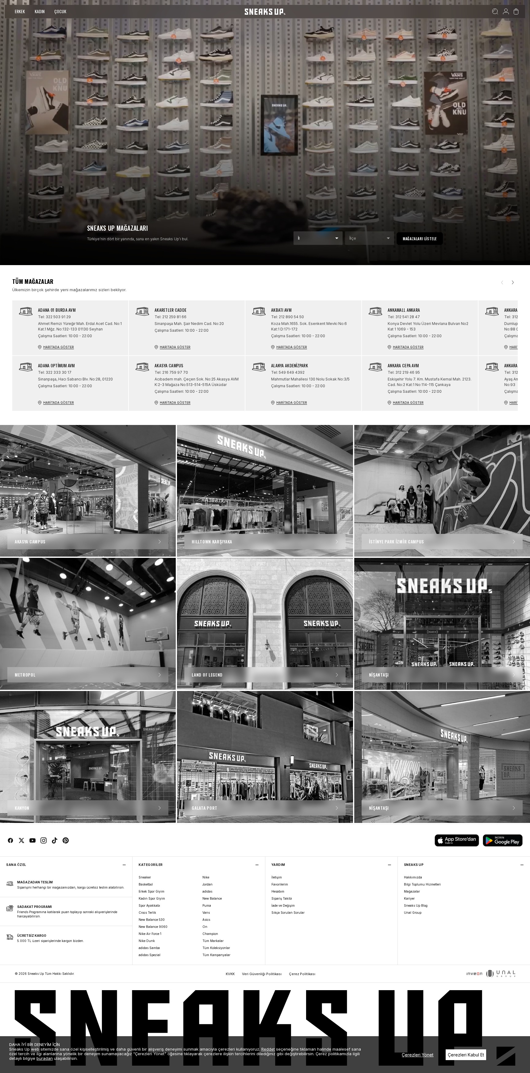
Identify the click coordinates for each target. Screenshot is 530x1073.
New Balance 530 (152, 919)
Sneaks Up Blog (416, 905)
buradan (44, 1058)
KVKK (230, 974)
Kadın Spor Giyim (152, 898)
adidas (207, 891)
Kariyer (409, 898)
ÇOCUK (60, 11)
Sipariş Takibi (281, 898)
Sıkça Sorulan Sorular (288, 912)
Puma (206, 905)
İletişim (276, 877)
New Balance (212, 898)
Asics (206, 919)
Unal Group (412, 912)
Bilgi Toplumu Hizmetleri (422, 884)
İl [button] (299, 238)
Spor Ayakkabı (149, 905)
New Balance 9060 (153, 926)
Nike (205, 877)
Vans (206, 912)
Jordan (207, 884)
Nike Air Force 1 (150, 934)
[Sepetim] (516, 11)
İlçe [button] (352, 238)
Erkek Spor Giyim (151, 891)
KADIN (39, 11)
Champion (210, 934)
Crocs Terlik (147, 912)
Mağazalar (412, 891)
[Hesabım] (506, 11)
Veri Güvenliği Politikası (262, 974)
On (204, 926)
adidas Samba (149, 948)
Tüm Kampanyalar (216, 955)
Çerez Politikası (302, 974)
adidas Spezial (149, 955)
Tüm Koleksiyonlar (216, 948)
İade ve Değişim (283, 905)
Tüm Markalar (213, 941)
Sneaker (145, 877)
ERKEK (20, 11)
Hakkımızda (413, 877)
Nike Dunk (147, 941)
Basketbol (146, 884)
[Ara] (495, 11)
